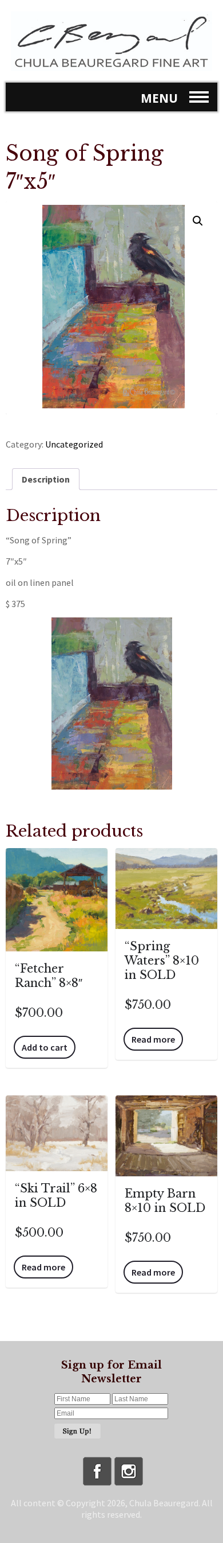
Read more (153, 1039)
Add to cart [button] (44, 1047)
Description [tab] (46, 479)
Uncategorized (74, 444)
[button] (198, 221)
